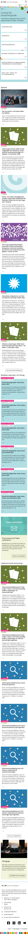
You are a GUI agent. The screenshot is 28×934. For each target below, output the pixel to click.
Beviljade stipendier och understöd (13, 53)
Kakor (9, 929)
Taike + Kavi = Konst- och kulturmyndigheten (9, 73)
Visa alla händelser (14, 836)
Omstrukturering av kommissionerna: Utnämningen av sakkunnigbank (13, 63)
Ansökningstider (7, 26)
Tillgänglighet (16, 929)
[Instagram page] (14, 924)
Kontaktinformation (8, 44)
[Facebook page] (8, 924)
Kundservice (5, 35)
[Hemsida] (9, 2)
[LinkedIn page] (19, 924)
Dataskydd (24, 929)
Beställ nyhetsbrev (19, 556)
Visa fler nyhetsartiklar (14, 370)
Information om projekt (17, 875)
